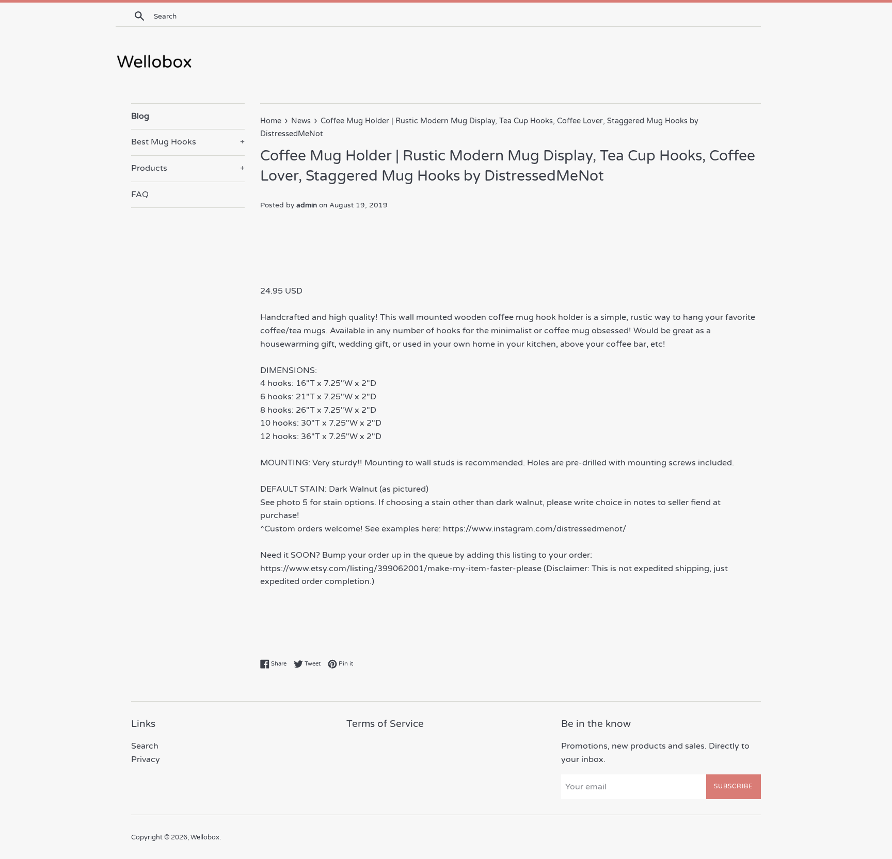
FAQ (140, 194)
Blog (140, 116)
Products (188, 168)
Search (144, 746)
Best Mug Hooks (188, 142)
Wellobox (204, 837)
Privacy (145, 759)
